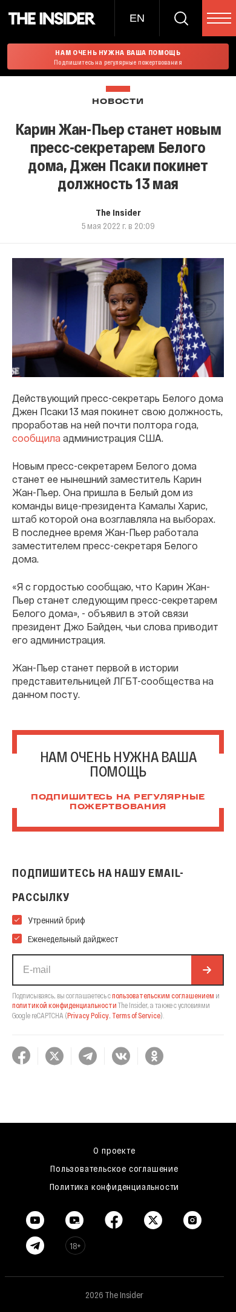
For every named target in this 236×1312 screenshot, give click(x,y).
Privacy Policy (88, 1015)
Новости (117, 102)
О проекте (114, 1150)
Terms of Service (136, 1015)
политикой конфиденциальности (64, 1005)
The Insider (118, 212)
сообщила (36, 438)
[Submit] (207, 969)
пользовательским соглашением (163, 995)
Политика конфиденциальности (115, 1186)
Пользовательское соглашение (114, 1168)
